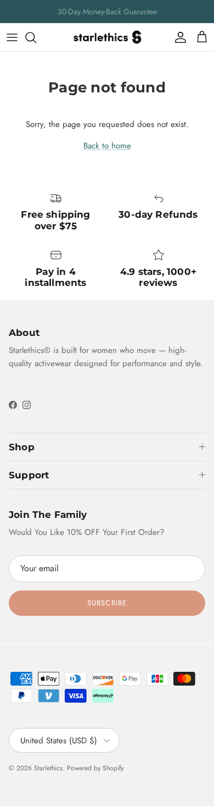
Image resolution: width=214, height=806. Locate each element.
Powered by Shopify (95, 768)
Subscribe (106, 603)
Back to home (107, 146)
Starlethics (48, 768)
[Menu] (12, 37)
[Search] (36, 37)
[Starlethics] (107, 37)
